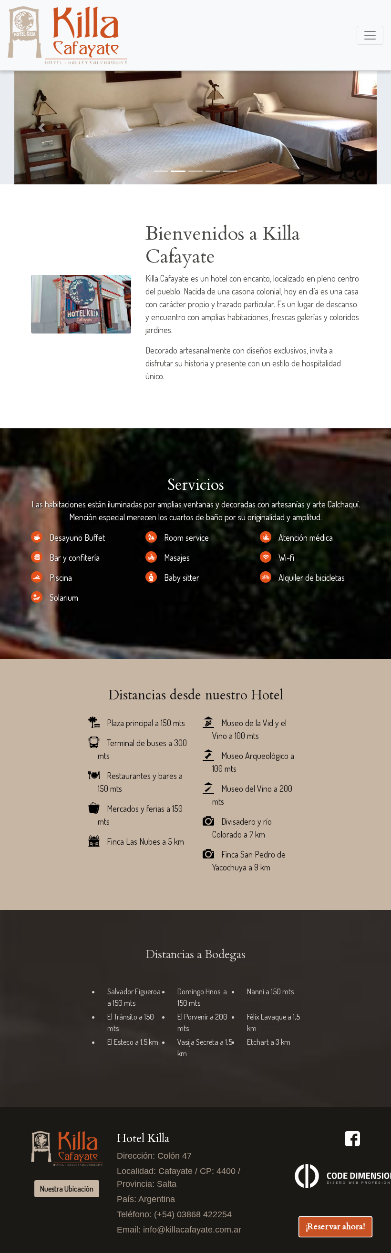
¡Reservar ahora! (335, 1226)
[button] (41, 127)
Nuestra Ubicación (66, 1188)
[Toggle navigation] (370, 35)
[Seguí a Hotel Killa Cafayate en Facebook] (352, 1138)
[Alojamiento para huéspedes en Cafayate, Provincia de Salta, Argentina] (67, 35)
